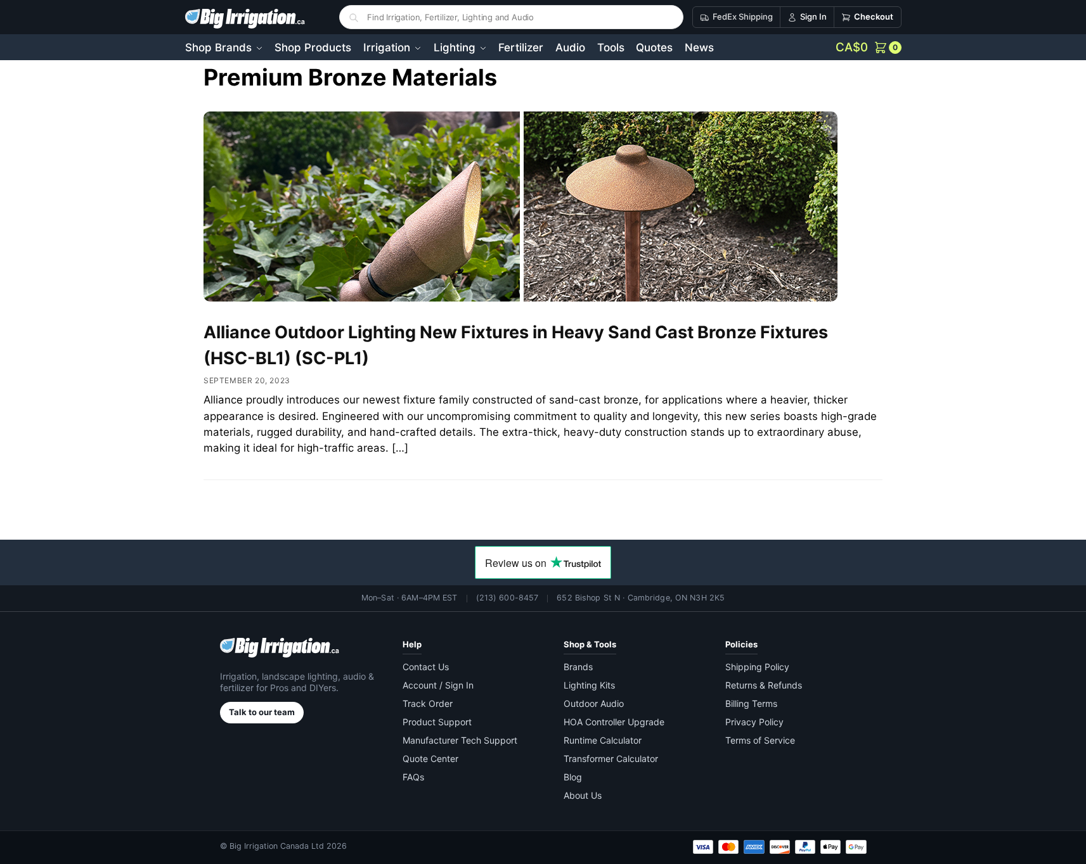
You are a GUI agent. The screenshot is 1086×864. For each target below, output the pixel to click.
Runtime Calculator (603, 740)
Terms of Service (760, 740)
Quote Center (430, 758)
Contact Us (426, 666)
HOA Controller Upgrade (614, 721)
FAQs (413, 777)
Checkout (873, 16)
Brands (578, 666)
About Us (583, 795)
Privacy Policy (754, 721)
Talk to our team (262, 712)
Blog (573, 777)
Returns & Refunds (763, 685)
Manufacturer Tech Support (460, 740)
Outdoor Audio (594, 703)
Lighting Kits (589, 685)
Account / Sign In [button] (438, 685)
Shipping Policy (757, 666)
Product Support (437, 721)
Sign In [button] (813, 16)
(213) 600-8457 (507, 597)
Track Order (428, 703)
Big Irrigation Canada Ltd (276, 846)
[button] (869, 47)
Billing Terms (751, 703)
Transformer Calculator (611, 758)
